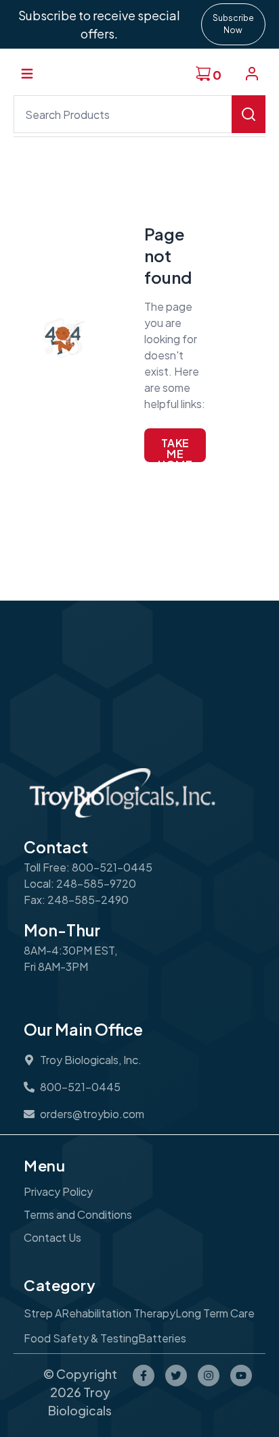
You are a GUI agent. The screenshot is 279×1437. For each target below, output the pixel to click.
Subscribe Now (233, 24)
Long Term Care (215, 1313)
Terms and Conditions (78, 1214)
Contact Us (52, 1237)
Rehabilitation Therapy (118, 1313)
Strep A (43, 1313)
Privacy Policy (58, 1191)
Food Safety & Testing (81, 1338)
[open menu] (27, 74)
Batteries (162, 1338)
